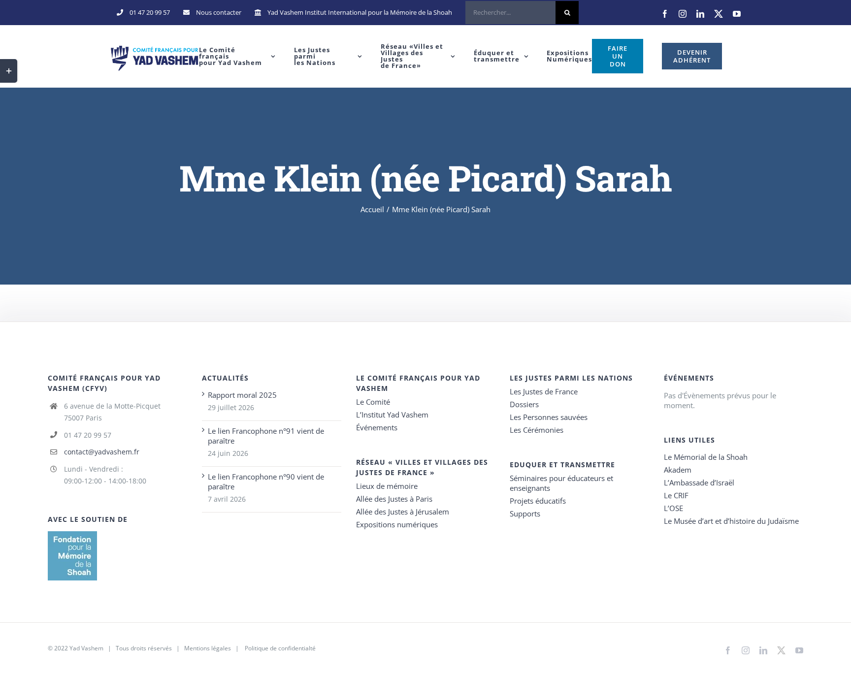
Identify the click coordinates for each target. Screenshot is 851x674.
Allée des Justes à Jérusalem (402, 511)
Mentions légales (207, 648)
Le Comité (373, 402)
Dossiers (524, 404)
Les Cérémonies (536, 430)
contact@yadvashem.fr (101, 451)
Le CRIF (676, 495)
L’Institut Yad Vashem (392, 414)
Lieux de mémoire (387, 486)
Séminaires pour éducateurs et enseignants (561, 483)
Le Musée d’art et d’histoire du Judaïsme (731, 521)
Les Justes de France (544, 391)
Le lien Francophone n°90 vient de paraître (266, 481)
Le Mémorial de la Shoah (706, 457)
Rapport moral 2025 (242, 395)
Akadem (677, 470)
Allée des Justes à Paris (394, 499)
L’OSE (673, 508)
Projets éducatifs (538, 501)
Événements (376, 427)
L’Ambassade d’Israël (699, 482)
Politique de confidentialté (280, 648)
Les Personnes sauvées (549, 417)
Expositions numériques (397, 524)
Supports (525, 513)
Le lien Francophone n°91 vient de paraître (266, 436)
